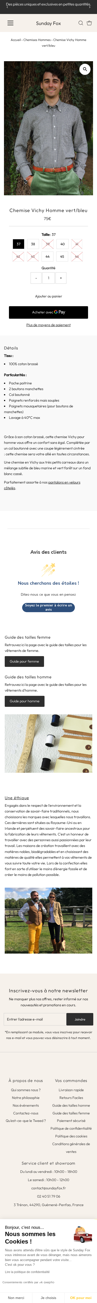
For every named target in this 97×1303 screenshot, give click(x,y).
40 (62, 244)
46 (77, 256)
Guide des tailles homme (71, 1105)
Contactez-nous (25, 1113)
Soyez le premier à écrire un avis (48, 607)
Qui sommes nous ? (26, 1090)
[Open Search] (81, 23)
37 (18, 244)
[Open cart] (89, 23)
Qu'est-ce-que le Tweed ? (26, 1120)
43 (33, 256)
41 (76, 244)
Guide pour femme (24, 661)
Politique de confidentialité (71, 1128)
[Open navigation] (14, 23)
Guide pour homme (25, 701)
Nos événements (26, 1105)
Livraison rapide (71, 1090)
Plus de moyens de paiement (48, 325)
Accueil (16, 40)
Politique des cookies (71, 1136)
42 (18, 256)
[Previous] (7, 7)
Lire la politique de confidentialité (27, 1272)
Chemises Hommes (37, 40)
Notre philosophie (26, 1097)
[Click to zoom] (85, 69)
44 (47, 256)
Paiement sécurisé (71, 1120)
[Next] (89, 7)
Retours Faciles (71, 1097)
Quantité (48, 268)
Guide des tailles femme (71, 1113)
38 (33, 244)
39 (48, 244)
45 (62, 256)
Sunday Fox (48, 23)
